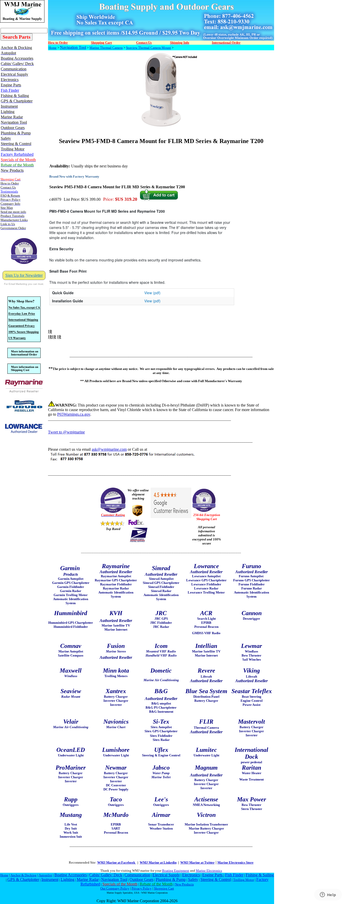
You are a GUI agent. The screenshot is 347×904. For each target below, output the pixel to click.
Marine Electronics (209, 870)
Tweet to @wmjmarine (66, 432)
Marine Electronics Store (235, 862)
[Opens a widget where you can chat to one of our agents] (328, 895)
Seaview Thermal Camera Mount (148, 48)
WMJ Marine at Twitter (197, 862)
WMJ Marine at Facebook (116, 862)
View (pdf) (152, 292)
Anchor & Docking (23, 875)
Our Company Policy (114, 888)
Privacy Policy (142, 888)
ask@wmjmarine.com (109, 449)
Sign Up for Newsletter (24, 275)
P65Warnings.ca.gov (73, 414)
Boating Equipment (175, 870)
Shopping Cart (164, 888)
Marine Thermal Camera (106, 48)
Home (53, 48)
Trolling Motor (243, 880)
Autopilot (45, 875)
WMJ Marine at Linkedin (158, 862)
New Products (184, 884)
